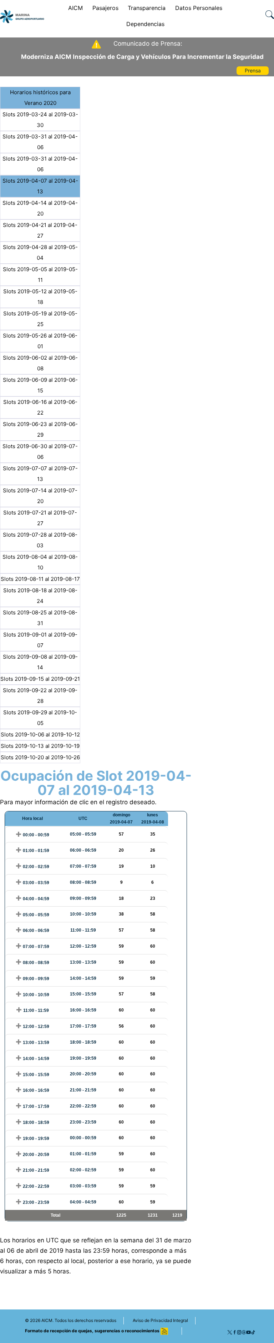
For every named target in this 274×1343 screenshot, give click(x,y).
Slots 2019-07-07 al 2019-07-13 (40, 473)
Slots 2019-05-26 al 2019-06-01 (40, 341)
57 (121, 834)
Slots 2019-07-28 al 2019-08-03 (40, 540)
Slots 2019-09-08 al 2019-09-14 (40, 662)
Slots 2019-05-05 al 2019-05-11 (40, 274)
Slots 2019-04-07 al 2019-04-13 (40, 186)
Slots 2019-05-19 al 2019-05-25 (40, 319)
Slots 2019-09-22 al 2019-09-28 (40, 695)
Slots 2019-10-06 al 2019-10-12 (40, 734)
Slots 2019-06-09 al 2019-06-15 (40, 385)
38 (121, 914)
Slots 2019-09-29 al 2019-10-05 (40, 717)
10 (152, 866)
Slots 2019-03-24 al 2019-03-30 (40, 119)
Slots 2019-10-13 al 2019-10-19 (40, 746)
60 (152, 946)
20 (121, 850)
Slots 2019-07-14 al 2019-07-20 (40, 496)
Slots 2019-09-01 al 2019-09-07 (40, 640)
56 (121, 1026)
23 (152, 898)
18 (121, 898)
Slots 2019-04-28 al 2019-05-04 (40, 252)
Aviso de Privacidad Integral (160, 1320)
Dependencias (145, 23)
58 (152, 914)
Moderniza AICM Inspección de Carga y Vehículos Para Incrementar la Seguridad (142, 56)
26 (152, 850)
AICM (75, 7)
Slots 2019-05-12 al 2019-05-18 (40, 296)
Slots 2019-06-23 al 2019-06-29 (40, 429)
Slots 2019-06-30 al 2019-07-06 (40, 451)
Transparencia (147, 7)
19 (121, 866)
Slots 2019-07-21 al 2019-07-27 (40, 518)
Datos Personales (198, 7)
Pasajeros (105, 7)
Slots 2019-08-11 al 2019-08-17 (40, 579)
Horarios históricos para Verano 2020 (40, 97)
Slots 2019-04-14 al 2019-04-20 (40, 208)
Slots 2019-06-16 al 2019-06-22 (40, 407)
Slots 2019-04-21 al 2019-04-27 (40, 230)
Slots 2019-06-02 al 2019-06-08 (40, 363)
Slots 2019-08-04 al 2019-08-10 (40, 562)
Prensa (253, 70)
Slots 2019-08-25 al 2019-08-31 (40, 618)
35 (152, 834)
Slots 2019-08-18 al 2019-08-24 (40, 595)
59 (121, 946)
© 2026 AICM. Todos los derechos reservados (70, 1320)
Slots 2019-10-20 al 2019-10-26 (40, 757)
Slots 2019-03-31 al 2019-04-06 (40, 142)
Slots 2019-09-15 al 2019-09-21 (40, 678)
